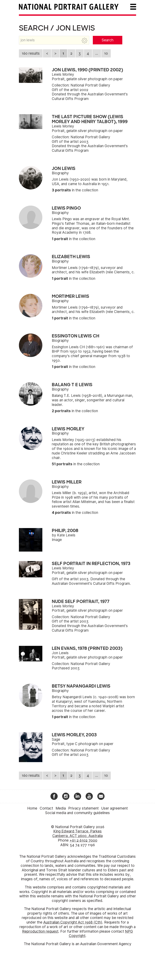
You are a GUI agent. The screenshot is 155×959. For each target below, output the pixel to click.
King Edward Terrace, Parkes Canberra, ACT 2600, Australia (77, 833)
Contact (46, 808)
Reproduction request (40, 931)
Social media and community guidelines (77, 813)
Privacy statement (83, 808)
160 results (31, 53)
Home (32, 808)
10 (106, 53)
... (96, 53)
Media (61, 808)
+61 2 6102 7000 (83, 840)
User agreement (114, 808)
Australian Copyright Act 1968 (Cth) (72, 922)
